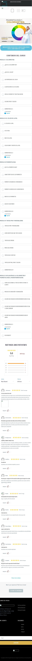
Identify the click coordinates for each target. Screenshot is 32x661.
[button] (12, 10)
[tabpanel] (16, 34)
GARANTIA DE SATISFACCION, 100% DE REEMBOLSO (15, 1)
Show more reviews (16, 578)
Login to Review (16, 590)
